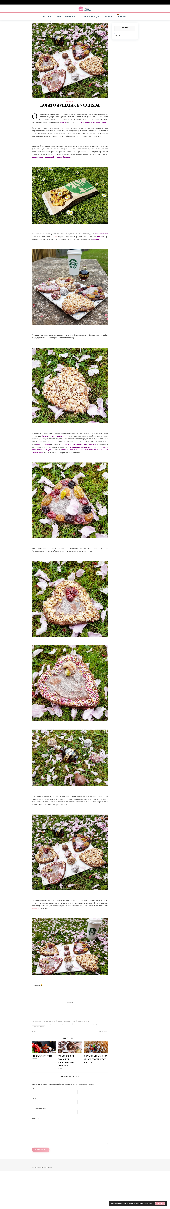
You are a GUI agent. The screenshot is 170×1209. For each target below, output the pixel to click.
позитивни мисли (83, 1021)
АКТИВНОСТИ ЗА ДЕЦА (91, 17)
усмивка (68, 1024)
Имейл (35, 1098)
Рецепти (69, 101)
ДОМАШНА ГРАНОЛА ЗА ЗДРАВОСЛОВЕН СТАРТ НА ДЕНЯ (95, 1059)
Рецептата (36, 908)
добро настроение (49, 1021)
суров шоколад (58, 1024)
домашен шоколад (64, 1021)
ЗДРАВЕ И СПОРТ (72, 17)
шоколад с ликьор (38, 1026)
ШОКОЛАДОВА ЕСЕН (42, 1056)
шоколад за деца (94, 1024)
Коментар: (36, 1118)
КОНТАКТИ (109, 17)
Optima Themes (47, 1167)
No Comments (103, 1031)
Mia (35, 1031)
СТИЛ (59, 17)
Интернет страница (39, 1108)
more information (148, 1203)
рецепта (53, 236)
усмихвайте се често (80, 1024)
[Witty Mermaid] (85, 8)
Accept (160, 1203)
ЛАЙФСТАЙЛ (47, 17)
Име (34, 1088)
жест (74, 1021)
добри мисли (37, 1021)
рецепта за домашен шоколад (42, 1024)
